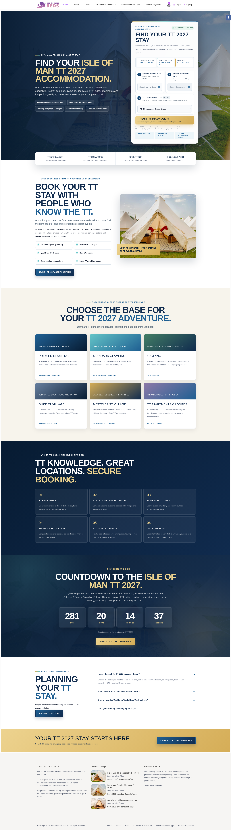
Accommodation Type (130, 5)
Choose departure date (181, 75)
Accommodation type (156, 97)
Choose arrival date (152, 74)
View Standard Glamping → (105, 375)
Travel (87, 5)
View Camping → (154, 375)
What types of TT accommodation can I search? (119, 691)
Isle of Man (119, 776)
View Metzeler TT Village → (105, 424)
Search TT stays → (155, 424)
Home (65, 5)
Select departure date (179, 87)
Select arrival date (147, 87)
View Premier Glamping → (50, 375)
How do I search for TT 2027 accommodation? (119, 674)
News (76, 5)
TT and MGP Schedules (106, 5)
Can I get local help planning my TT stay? (117, 708)
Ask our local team (49, 713)
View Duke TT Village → (49, 424)
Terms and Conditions (153, 786)
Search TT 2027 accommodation (55, 272)
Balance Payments (153, 5)
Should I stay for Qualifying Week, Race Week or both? (123, 700)
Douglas (110, 776)
